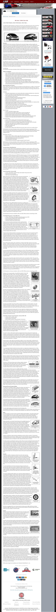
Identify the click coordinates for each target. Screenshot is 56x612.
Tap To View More (47, 67)
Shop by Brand (48, 69)
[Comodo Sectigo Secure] (36, 569)
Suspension (46, 20)
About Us (16, 602)
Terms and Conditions (36, 602)
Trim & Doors (23, 13)
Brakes (44, 23)
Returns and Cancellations (16, 605)
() (50, 1)
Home (12, 1)
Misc (44, 36)
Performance (16, 1)
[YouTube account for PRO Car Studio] (50, 106)
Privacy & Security (26, 602)
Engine (44, 17)
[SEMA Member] (21, 595)
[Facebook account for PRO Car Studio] (45, 106)
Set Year (15, 13)
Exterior (45, 26)
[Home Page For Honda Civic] (5, 1)
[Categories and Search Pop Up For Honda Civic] (53, 1)
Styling (22, 1)
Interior (45, 32)
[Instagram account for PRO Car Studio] (47, 106)
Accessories (27, 1)
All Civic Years (5, 16)
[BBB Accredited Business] (6, 569)
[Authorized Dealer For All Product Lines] (16, 570)
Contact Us (6, 602)
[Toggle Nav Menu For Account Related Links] (46, 1)
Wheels (45, 29)
